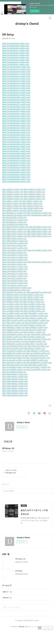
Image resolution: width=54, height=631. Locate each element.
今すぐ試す (34, 11)
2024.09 (7, 597)
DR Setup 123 (8, 448)
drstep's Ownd (27, 24)
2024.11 (7, 592)
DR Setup (18, 571)
